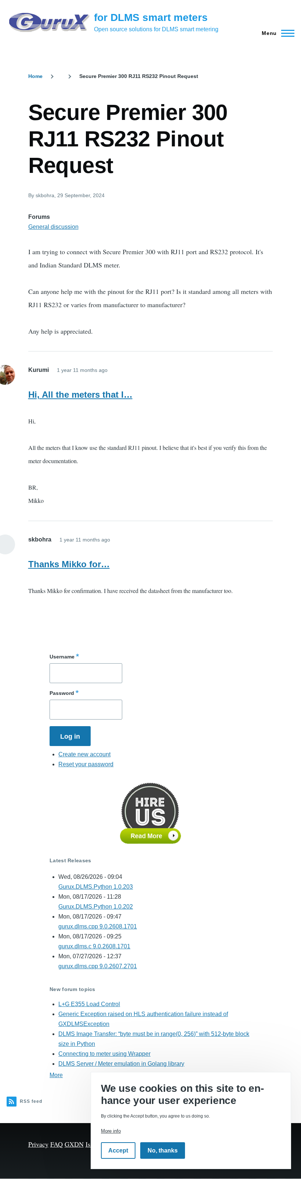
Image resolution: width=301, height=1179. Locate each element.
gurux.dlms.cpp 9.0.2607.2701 (97, 966)
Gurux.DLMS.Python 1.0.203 (95, 887)
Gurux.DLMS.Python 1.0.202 (95, 906)
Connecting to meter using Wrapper (104, 1054)
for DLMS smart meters (151, 17)
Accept (118, 1150)
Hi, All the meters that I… (80, 394)
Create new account (84, 754)
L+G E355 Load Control (89, 1004)
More (56, 1075)
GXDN (74, 1144)
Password (62, 693)
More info (111, 1131)
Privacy (38, 1144)
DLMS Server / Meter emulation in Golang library (121, 1064)
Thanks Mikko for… (69, 564)
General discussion (53, 227)
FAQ (56, 1144)
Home (35, 76)
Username (62, 657)
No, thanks (163, 1150)
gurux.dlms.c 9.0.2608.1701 (94, 946)
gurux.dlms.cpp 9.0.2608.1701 (97, 926)
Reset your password (85, 764)
